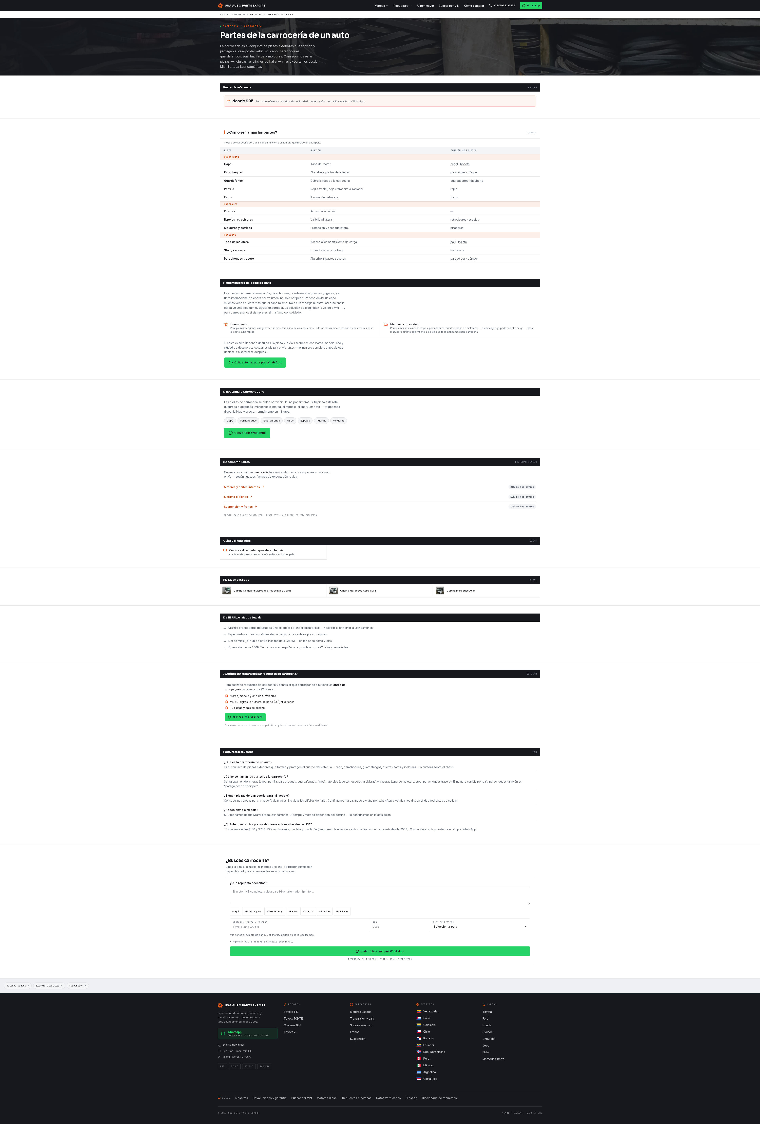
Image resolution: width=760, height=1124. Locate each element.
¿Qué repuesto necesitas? (248, 883)
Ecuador (428, 1045)
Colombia (429, 1025)
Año (375, 922)
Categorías (238, 14)
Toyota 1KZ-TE (293, 1018)
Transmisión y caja (362, 1018)
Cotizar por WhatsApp (250, 433)
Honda (487, 1025)
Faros (293, 911)
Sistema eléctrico (361, 1025)
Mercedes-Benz (493, 1059)
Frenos (354, 1032)
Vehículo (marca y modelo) (250, 922)
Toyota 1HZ (291, 1011)
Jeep (486, 1045)
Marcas (380, 5)
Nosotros (241, 1098)
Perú (426, 1058)
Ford (485, 1018)
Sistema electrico (47, 985)
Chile (426, 1031)
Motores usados (16, 985)
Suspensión (357, 1038)
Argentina (429, 1072)
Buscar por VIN (449, 5)
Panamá (428, 1038)
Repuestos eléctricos (356, 1098)
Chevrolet (489, 1038)
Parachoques (252, 911)
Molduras (342, 911)
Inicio (224, 14)
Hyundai (488, 1032)
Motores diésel (327, 1098)
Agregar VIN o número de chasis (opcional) (262, 941)
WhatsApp (533, 5)
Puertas (324, 911)
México (428, 1065)
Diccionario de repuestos (439, 1098)
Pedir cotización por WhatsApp (382, 951)
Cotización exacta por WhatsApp (257, 362)
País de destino (443, 922)
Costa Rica (430, 1078)
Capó (235, 911)
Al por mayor (425, 5)
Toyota (487, 1011)
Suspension (76, 985)
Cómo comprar (474, 5)
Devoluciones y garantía (270, 1098)
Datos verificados (388, 1098)
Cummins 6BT (292, 1025)
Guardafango (275, 911)
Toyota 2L (290, 1032)
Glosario (411, 1098)
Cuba (426, 1018)
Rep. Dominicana (434, 1051)
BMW (486, 1052)
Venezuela (430, 1011)
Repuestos (400, 5)
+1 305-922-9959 (504, 5)
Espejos (308, 911)
